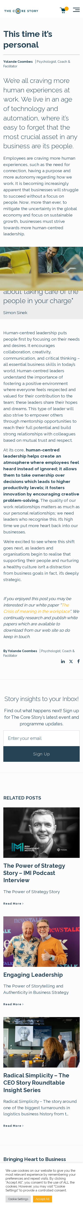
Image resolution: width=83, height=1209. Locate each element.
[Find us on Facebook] (78, 661)
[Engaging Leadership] (41, 941)
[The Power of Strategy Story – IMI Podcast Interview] (41, 832)
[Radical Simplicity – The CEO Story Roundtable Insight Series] (41, 1041)
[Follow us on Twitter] (71, 661)
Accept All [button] (42, 1199)
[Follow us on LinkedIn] (63, 661)
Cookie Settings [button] (18, 1199)
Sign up (41, 753)
